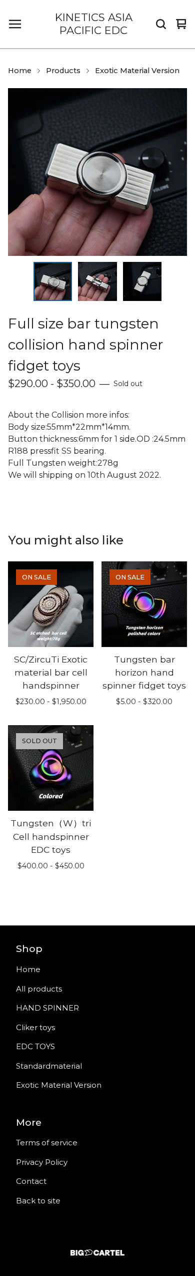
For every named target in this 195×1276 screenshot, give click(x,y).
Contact (31, 1181)
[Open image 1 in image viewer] (97, 172)
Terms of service (47, 1142)
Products (63, 70)
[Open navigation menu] (15, 24)
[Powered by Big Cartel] (97, 1252)
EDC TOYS (35, 1046)
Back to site (38, 1200)
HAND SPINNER (47, 1008)
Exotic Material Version (137, 70)
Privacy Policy (42, 1162)
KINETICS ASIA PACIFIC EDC (93, 24)
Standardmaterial (49, 1066)
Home (20, 70)
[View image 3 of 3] (142, 281)
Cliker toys (35, 1027)
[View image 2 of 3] (97, 281)
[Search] (161, 24)
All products (39, 989)
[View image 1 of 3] (53, 281)
